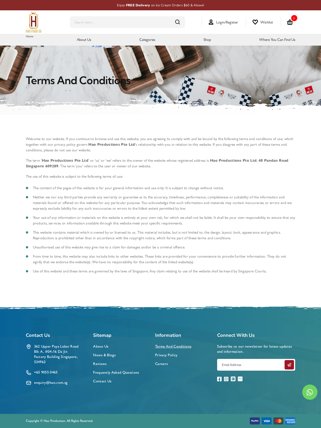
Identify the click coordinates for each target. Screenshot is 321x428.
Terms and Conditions (173, 346)
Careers (161, 363)
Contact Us (102, 381)
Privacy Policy (166, 355)
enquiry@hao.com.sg (51, 382)
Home (30, 36)
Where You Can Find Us (277, 39)
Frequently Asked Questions (116, 372)
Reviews (99, 363)
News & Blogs (104, 355)
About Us (84, 39)
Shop (207, 39)
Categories (147, 39)
